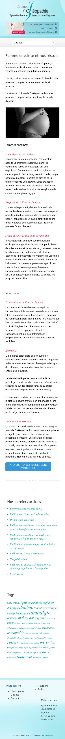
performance (35, 633)
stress (45, 652)
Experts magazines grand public (26, 508)
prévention (47, 642)
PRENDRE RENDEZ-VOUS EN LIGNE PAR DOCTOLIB (28, 466)
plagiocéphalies (23, 638)
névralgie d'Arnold (33, 623)
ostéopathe (48, 628)
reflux (26, 647)
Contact (15, 698)
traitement (24, 656)
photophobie (11, 638)
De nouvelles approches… (23, 519)
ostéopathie (15, 632)
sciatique (26, 652)
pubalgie (10, 647)
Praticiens (43, 685)
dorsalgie (13, 608)
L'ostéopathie (18, 691)
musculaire (51, 618)
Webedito (48, 735)
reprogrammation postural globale (42, 647)
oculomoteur (46, 623)
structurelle (11, 657)
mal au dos (26, 617)
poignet (38, 638)
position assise (47, 638)
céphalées (48, 602)
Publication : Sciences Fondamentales (29, 514)
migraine (40, 618)
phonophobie (45, 633)
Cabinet (15, 694)
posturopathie (34, 643)
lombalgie (39, 612)
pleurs (32, 638)
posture (12, 642)
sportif (37, 652)
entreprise (13, 613)
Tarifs (41, 689)
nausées (12, 623)
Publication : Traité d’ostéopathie (27, 553)
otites (27, 633)
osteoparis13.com (34, 628)
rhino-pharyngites (14, 652)
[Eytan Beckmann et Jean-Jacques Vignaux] (32, 20)
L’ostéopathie (16, 574)
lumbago (12, 618)
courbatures (35, 602)
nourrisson (21, 623)
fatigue (24, 613)
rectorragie (18, 647)
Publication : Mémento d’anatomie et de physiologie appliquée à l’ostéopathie (30, 566)
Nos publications (18, 559)
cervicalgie (17, 602)
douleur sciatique (46, 608)
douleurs (27, 607)
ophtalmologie (12, 628)
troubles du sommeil (40, 657)
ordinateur (23, 628)
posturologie (23, 643)
